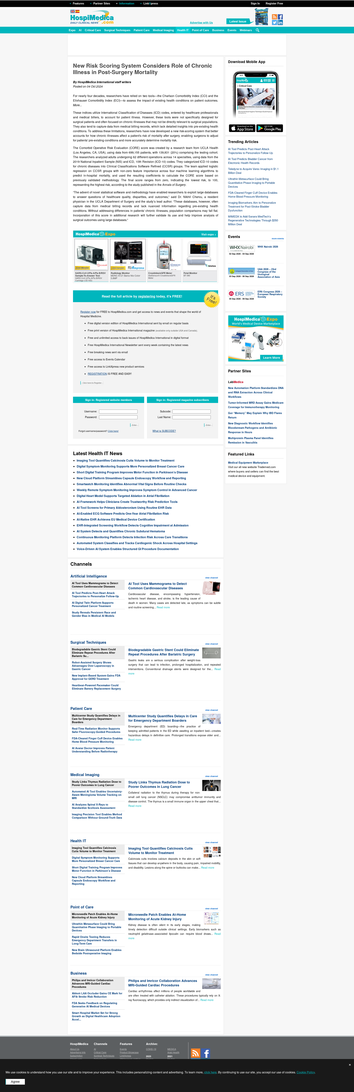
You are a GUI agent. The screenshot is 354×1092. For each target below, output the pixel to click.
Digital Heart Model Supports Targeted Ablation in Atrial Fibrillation (123, 496)
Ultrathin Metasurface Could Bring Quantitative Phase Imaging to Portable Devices (251, 182)
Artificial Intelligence (88, 576)
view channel (211, 577)
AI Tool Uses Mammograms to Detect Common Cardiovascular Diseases (95, 584)
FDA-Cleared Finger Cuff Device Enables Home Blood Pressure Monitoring (252, 194)
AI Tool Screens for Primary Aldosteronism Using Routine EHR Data (124, 507)
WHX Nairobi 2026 (268, 246)
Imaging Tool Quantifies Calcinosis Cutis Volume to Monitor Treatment (125, 460)
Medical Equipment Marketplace (248, 462)
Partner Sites (101, 3)
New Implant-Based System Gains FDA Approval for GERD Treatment (96, 677)
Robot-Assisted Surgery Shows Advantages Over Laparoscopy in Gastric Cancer (93, 665)
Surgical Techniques (117, 30)
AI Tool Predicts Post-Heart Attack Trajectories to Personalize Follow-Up (250, 151)
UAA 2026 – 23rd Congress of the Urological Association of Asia (269, 273)
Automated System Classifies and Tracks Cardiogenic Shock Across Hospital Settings (137, 543)
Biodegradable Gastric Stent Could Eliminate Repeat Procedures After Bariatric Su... (94, 652)
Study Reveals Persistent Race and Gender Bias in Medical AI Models (94, 614)
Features (78, 3)
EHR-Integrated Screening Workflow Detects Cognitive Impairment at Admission (133, 525)
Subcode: (165, 411)
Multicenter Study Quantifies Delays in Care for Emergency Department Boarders (96, 719)
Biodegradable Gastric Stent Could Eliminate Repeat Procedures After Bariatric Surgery (163, 652)
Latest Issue (237, 21)
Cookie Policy (306, 1072)
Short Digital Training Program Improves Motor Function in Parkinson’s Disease (132, 472)
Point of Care (200, 30)
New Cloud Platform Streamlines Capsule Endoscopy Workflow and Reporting (131, 478)
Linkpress (150, 3)
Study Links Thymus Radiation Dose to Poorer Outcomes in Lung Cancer (96, 783)
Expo (72, 30)
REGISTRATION (97, 373)
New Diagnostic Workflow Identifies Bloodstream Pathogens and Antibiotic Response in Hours (252, 427)
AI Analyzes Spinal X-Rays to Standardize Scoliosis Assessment (93, 806)
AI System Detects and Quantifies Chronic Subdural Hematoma (121, 531)
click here (210, 1072)
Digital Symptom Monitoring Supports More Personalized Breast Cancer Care (130, 466)
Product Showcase (129, 1052)
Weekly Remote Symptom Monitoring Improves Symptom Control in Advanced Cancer (137, 490)
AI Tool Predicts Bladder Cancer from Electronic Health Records (250, 161)
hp (163, 2)
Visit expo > (208, 234)
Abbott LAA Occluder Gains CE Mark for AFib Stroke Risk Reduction (97, 994)
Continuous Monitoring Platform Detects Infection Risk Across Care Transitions (132, 537)
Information (126, 3)
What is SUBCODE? (164, 431)
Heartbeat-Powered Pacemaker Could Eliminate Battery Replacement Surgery (96, 686)
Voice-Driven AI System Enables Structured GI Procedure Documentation (128, 549)
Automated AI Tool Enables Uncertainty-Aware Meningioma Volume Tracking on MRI (97, 795)
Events (232, 30)
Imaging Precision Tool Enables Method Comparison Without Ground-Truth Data (97, 815)
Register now (88, 312)
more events (278, 238)
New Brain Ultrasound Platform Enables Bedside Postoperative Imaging (97, 951)
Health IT (183, 30)
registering (146, 296)
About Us (74, 1049)
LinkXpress (125, 1055)
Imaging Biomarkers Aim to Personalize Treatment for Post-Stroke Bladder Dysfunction (252, 206)
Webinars (246, 30)
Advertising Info (78, 1052)
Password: (91, 417)
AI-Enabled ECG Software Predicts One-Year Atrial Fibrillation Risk (123, 513)
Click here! (113, 430)
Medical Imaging (163, 30)
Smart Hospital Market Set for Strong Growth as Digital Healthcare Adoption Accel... (96, 1016)
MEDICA (171, 1049)
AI (80, 30)
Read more (163, 607)
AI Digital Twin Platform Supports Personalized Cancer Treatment (93, 604)
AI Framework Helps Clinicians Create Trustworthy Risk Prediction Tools (127, 502)
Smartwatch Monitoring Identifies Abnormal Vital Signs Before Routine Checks (131, 484)
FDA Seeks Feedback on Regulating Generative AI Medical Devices (94, 1004)
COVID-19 (151, 1049)
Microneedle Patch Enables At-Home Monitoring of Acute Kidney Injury (95, 915)
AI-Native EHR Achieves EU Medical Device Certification (116, 519)
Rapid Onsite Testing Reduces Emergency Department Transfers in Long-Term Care (94, 940)
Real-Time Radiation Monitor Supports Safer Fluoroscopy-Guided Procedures (96, 730)
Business (218, 30)
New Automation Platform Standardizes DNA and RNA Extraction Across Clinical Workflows (256, 392)
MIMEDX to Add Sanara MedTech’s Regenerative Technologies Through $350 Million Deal (253, 220)
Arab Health (173, 1052)
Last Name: (164, 417)
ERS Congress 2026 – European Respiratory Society (270, 294)
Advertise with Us (201, 22)
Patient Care (142, 30)
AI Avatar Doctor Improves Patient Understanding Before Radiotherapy (94, 749)
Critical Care (93, 30)
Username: (90, 411)
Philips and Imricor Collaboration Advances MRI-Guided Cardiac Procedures (92, 983)
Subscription (76, 1055)
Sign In (255, 3)
